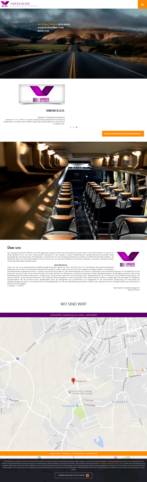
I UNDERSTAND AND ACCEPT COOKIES (71, 475)
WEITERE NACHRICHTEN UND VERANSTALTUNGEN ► (123, 133)
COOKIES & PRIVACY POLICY (110, 463)
